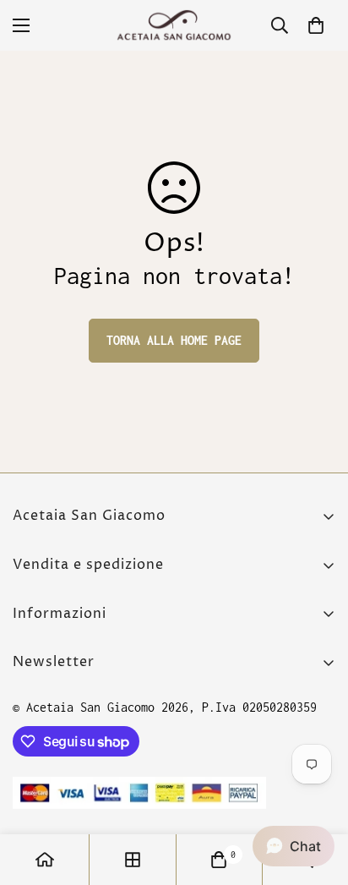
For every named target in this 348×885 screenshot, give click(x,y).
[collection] (132, 859)
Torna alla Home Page (174, 340)
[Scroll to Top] (317, 795)
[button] (293, 846)
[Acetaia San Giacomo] (174, 25)
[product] (45, 859)
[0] (315, 25)
